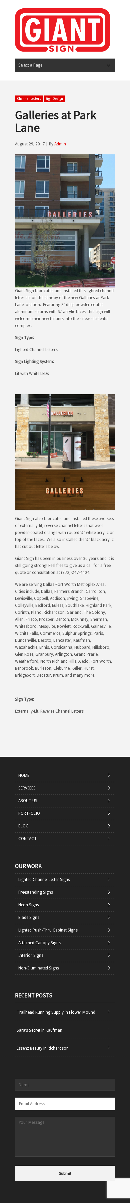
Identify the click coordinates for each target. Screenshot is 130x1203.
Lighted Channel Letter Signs (44, 879)
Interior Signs (30, 955)
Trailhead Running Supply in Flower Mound (56, 1012)
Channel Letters (29, 98)
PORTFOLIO (29, 813)
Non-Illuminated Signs (38, 968)
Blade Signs (28, 917)
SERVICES (27, 788)
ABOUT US (27, 800)
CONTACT (27, 838)
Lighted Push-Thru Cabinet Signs (48, 930)
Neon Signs (28, 905)
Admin (60, 144)
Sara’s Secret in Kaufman (39, 1030)
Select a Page (30, 65)
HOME (23, 775)
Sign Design (54, 98)
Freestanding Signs (35, 892)
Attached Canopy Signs (39, 943)
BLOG (23, 826)
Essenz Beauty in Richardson (43, 1048)
